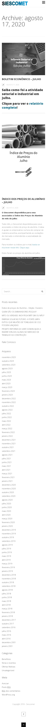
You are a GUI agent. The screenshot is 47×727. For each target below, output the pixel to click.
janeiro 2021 (7, 481)
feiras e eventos (9, 663)
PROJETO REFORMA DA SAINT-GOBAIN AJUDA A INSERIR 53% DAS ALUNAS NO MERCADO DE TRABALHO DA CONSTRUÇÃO (21, 332)
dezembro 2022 (9, 398)
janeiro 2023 (7, 394)
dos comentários (11, 691)
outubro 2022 (8, 406)
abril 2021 (6, 469)
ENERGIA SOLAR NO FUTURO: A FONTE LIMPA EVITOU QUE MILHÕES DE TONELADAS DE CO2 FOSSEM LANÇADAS (21, 322)
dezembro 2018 (9, 575)
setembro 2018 (8, 586)
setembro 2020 (8, 496)
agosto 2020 (7, 500)
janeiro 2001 (7, 646)
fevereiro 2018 (8, 612)
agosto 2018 (7, 590)
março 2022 (7, 428)
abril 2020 (6, 515)
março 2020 (7, 518)
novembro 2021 (9, 443)
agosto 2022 (7, 409)
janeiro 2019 (7, 571)
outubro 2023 (8, 361)
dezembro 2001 (9, 642)
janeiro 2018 (7, 616)
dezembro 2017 (9, 620)
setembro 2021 (8, 451)
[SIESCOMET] (15, 4)
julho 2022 (6, 413)
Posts (6, 687)
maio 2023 (6, 379)
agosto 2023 (7, 368)
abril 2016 (6, 638)
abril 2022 (6, 424)
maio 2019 (6, 556)
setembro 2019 (8, 541)
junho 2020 (7, 507)
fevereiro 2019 (8, 567)
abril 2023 (6, 383)
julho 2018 (6, 593)
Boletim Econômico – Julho (21, 79)
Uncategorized (8, 670)
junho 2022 (7, 417)
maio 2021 (6, 466)
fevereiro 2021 (8, 477)
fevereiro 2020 (8, 522)
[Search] (42, 291)
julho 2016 (6, 631)
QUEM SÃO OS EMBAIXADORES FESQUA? (19, 311)
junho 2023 (7, 376)
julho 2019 (6, 548)
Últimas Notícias (8, 666)
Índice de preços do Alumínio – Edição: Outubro (22, 308)
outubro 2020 (8, 492)
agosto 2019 (7, 545)
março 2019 (7, 563)
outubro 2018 (8, 582)
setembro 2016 (8, 627)
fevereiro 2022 (8, 432)
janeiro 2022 (7, 436)
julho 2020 (6, 503)
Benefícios (6, 659)
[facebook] (23, 714)
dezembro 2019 (9, 530)
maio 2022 (6, 421)
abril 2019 (6, 560)
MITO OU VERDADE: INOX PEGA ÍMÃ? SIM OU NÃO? (23, 315)
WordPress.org (8, 694)
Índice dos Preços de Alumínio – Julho (23, 200)
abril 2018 (6, 605)
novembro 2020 (9, 488)
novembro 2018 (9, 578)
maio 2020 (6, 511)
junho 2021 (7, 462)
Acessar (5, 683)
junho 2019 (7, 552)
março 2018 (7, 608)
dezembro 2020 (9, 484)
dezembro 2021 (9, 439)
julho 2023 (6, 372)
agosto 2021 (7, 454)
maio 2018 (6, 601)
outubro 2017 (8, 623)
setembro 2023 (8, 364)
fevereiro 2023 (8, 391)
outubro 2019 (8, 537)
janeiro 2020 (7, 526)
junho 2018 (7, 597)
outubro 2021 (8, 447)
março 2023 (7, 387)
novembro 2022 (9, 402)
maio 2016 (6, 635)
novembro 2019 (9, 533)
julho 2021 (6, 458)
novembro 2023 (9, 357)
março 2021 (7, 473)
